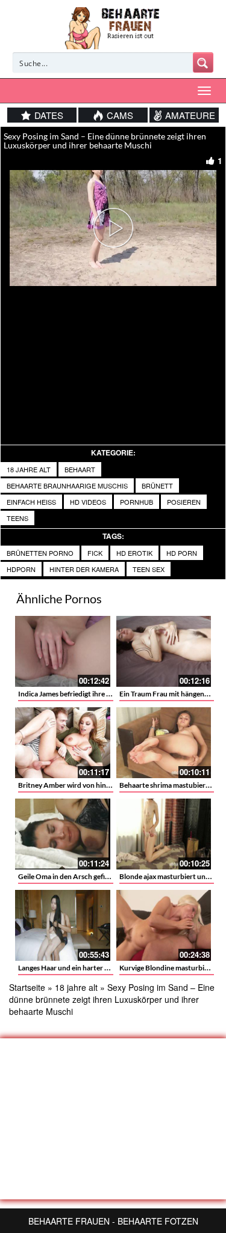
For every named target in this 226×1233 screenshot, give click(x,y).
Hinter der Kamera (84, 569)
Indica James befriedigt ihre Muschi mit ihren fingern (101, 693)
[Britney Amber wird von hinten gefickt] (62, 742)
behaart (79, 469)
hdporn (21, 569)
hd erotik (134, 553)
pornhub (136, 502)
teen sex (149, 569)
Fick (94, 553)
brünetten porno (40, 553)
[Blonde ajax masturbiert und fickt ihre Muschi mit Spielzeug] (164, 834)
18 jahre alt (29, 469)
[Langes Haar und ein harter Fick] (62, 925)
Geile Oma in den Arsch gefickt (67, 876)
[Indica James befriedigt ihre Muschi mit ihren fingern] (62, 651)
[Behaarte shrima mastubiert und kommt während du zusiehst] (164, 742)
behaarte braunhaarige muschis (67, 485)
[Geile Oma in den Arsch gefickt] (62, 834)
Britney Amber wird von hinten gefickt (79, 785)
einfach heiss (31, 502)
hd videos (88, 502)
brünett (157, 485)
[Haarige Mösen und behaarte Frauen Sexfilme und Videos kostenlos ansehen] (113, 27)
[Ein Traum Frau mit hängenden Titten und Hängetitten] (164, 651)
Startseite (27, 987)
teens (17, 518)
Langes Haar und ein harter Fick (68, 967)
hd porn (181, 553)
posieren (184, 502)
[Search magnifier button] (203, 62)
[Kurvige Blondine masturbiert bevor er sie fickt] (164, 925)
